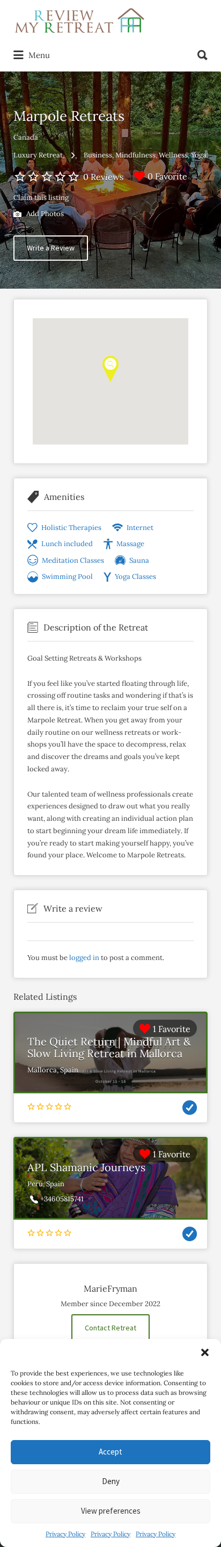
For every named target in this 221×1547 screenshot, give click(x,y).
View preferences (111, 1511)
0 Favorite (167, 176)
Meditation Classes (73, 560)
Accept (110, 1451)
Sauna (139, 560)
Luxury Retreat (38, 155)
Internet (140, 527)
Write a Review (51, 248)
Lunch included (67, 543)
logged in (84, 957)
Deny (111, 1481)
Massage (130, 543)
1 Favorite (171, 1028)
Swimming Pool (67, 576)
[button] (205, 1352)
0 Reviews (103, 176)
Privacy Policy (65, 1534)
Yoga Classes (135, 576)
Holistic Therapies (71, 527)
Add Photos (44, 213)
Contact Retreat (110, 1328)
